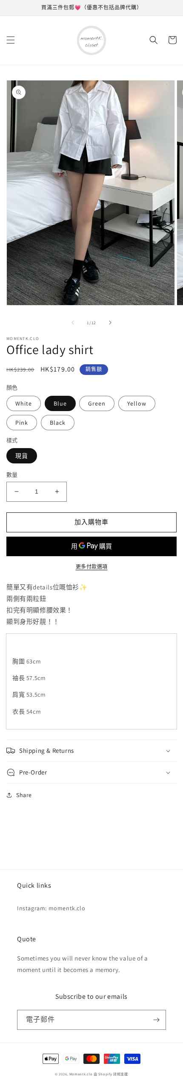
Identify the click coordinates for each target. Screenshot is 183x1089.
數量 (12, 474)
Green (97, 403)
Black (58, 422)
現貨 (21, 456)
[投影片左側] (72, 322)
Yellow (136, 403)
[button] (10, 40)
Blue (60, 403)
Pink (21, 422)
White (23, 403)
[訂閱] (156, 1020)
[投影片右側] (110, 322)
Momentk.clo (81, 1074)
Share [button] (24, 795)
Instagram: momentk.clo (51, 908)
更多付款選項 (92, 566)
